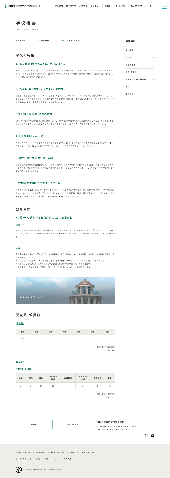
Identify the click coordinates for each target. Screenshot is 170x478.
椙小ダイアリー (121, 6)
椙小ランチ (154, 6)
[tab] (59, 6)
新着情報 (108, 6)
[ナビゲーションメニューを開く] (164, 6)
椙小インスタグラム (138, 6)
